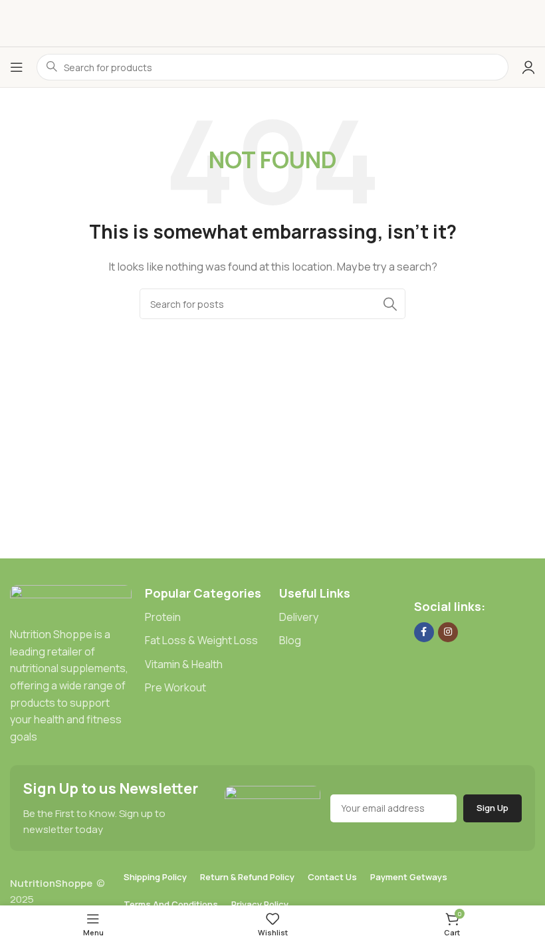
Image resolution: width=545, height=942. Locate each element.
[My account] (528, 67)
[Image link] (71, 598)
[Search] (390, 304)
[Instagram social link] (448, 632)
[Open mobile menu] (16, 67)
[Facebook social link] (424, 632)
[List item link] (206, 617)
